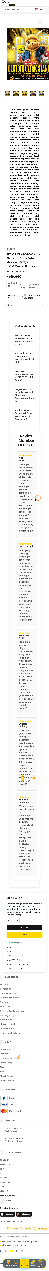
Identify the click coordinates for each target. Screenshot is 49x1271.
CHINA (3, 1186)
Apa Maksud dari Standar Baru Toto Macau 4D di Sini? (24, 357)
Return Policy (6, 1062)
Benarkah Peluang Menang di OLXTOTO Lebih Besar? (24, 376)
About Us (4, 984)
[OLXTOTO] (12, 5)
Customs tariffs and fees (12, 1011)
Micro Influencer (7, 1019)
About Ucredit (6, 1076)
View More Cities (8, 1195)
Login (16, 1266)
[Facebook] (2, 1251)
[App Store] (8, 1215)
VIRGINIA (4, 1191)
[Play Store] (24, 1215)
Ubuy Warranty (7, 1028)
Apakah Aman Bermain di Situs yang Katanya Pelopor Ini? (23, 414)
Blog (2, 1067)
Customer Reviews (9, 1058)
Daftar (24, 1266)
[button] (40, 22)
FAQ (2, 1071)
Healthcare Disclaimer (10, 1033)
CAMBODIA (5, 1182)
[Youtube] (12, 1251)
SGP (2, 1169)
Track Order (6, 1006)
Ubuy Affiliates (7, 1080)
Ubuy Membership (8, 1024)
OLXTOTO (34, 112)
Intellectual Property (10, 997)
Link (33, 1266)
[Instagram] (7, 1251)
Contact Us (5, 989)
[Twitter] (18, 1251)
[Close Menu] (3, 5)
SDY (1, 1173)
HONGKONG (5, 1164)
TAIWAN (3, 1178)
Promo (9, 1266)
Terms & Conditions (11, 1241)
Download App (7, 1049)
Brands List (5, 1054)
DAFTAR (24, 927)
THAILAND (4, 1160)
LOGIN (24, 935)
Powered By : (10, 296)
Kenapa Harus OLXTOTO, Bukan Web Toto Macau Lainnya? (24, 340)
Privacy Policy (31, 1241)
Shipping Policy (7, 1015)
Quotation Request (9, 993)
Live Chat (40, 1265)
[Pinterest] (23, 1251)
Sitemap (4, 1002)
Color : (12, 305)
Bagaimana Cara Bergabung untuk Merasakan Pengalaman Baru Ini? (24, 395)
